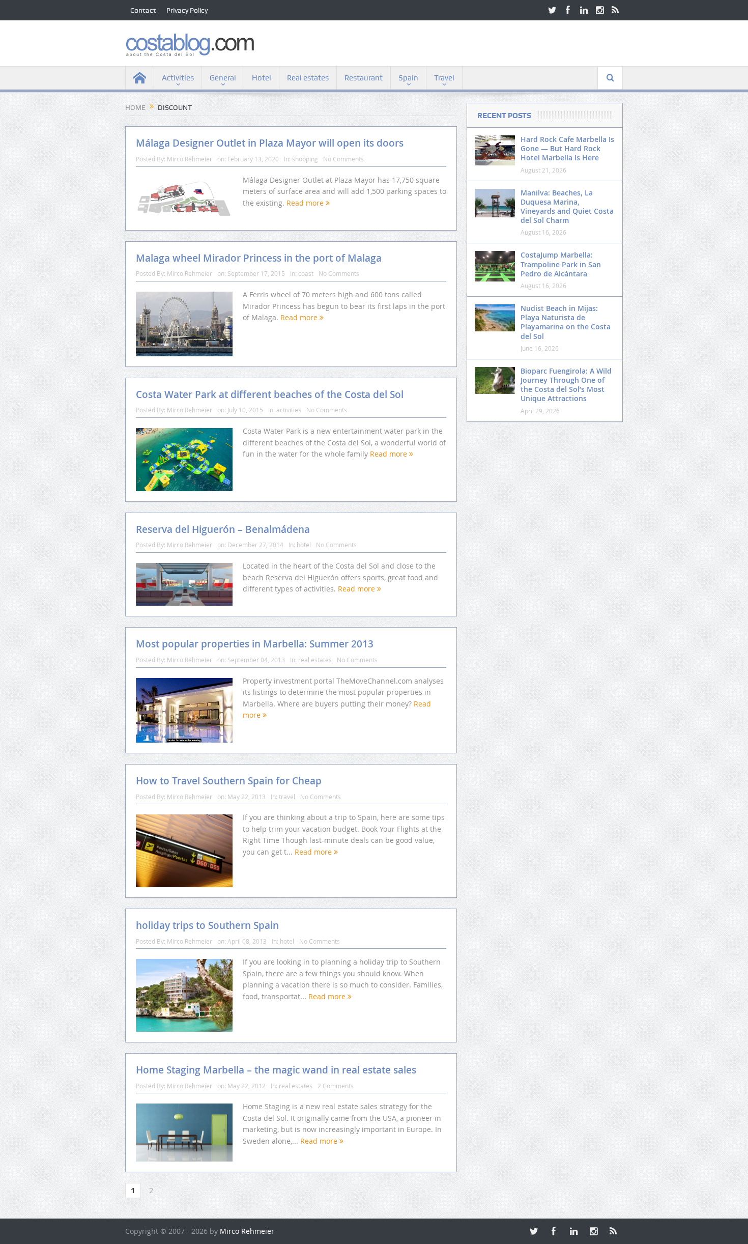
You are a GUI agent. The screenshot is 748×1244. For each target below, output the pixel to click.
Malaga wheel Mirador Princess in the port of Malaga (259, 258)
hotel (304, 545)
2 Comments (336, 1086)
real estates (315, 660)
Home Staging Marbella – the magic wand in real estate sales (276, 1070)
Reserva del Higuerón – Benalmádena (223, 529)
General (223, 77)
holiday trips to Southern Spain (207, 925)
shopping (305, 159)
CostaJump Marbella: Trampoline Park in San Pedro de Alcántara (561, 264)
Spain (408, 77)
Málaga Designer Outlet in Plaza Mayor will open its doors (270, 143)
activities (288, 410)
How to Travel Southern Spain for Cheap (229, 780)
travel (287, 797)
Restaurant (363, 77)
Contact (143, 10)
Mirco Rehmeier (189, 159)
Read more (306, 203)
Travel (444, 77)
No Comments (343, 159)
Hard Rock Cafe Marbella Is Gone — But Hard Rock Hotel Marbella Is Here (567, 148)
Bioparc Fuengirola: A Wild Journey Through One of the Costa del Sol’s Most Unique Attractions (566, 385)
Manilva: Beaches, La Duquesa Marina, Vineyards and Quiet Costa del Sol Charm (567, 206)
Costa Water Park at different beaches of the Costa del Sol (270, 394)
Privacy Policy (187, 10)
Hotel (261, 77)
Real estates (308, 77)
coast (305, 273)
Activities (178, 77)
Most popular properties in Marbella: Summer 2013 (254, 644)
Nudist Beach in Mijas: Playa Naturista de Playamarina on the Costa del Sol (566, 322)
